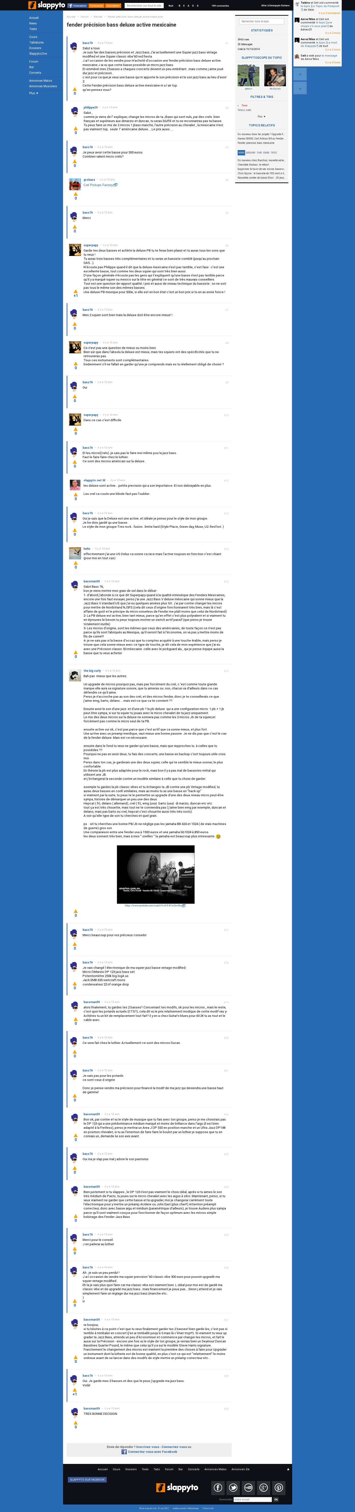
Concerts (35, 72)
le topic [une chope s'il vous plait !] (316, 24)
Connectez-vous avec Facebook (152, 1452)
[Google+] (263, 1488)
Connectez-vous (174, 1447)
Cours (33, 37)
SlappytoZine (38, 53)
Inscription (113, 5)
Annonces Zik (240, 1469)
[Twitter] (233, 1488)
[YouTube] (248, 1488)
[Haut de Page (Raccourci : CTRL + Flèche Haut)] (300, 74)
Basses (98, 16)
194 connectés (220, 5)
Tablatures (36, 42)
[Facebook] (218, 1488)
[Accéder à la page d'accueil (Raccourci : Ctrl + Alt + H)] (47, 7)
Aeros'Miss (308, 19)
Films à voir (208, 1508)
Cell (303, 55)
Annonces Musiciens (43, 86)
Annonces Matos (40, 80)
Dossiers (35, 48)
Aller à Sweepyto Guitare (275, 5)
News (33, 23)
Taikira (305, 2)
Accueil (34, 18)
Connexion (79, 5)
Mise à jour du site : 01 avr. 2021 (154, 1508)
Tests (33, 29)
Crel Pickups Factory (98, 185)
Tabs (259, 153)
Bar (31, 67)
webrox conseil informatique (186, 1508)
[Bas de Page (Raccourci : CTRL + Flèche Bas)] (300, 88)
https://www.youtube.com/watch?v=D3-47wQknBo (153, 905)
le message (329, 55)
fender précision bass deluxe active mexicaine (135, 16)
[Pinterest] (278, 1488)
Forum (33, 61)
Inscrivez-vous (147, 1447)
